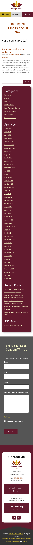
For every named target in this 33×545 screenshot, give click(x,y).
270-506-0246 (18, 478)
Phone (6, 382)
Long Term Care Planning (12, 108)
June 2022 (7, 210)
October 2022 (8, 204)
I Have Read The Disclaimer (15, 421)
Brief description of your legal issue (16, 392)
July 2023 (7, 190)
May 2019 (7, 259)
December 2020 (9, 236)
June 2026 (7, 132)
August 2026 (8, 128)
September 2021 (9, 226)
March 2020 (8, 249)
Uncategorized (8, 114)
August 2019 (8, 256)
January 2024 (8, 181)
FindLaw (24, 541)
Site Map (12, 539)
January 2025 (8, 161)
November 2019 (9, 252)
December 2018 (9, 266)
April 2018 (7, 275)
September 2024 (9, 168)
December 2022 (9, 200)
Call (28, 14)
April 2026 (7, 135)
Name (6, 362)
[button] (5, 14)
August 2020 (8, 243)
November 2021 (9, 223)
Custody (6, 98)
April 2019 (7, 262)
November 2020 (9, 239)
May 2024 (7, 174)
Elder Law (7, 101)
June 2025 (7, 151)
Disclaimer (7, 417)
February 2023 (8, 197)
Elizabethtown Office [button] (16, 489)
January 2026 (8, 141)
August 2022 (8, 207)
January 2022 (8, 220)
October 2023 (8, 184)
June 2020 (7, 246)
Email (6, 372)
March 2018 (7, 279)
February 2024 (8, 177)
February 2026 (8, 138)
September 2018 (9, 272)
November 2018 (9, 269)
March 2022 (8, 217)
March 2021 (7, 233)
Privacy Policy (20, 539)
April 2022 (7, 213)
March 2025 (8, 158)
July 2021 (7, 230)
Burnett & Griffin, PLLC (15, 55)
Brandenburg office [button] (16, 508)
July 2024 (7, 171)
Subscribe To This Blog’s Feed (13, 325)
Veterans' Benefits (10, 118)
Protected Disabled (10, 111)
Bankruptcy (5, 57)
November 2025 (9, 145)
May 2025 (7, 155)
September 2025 (9, 148)
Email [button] (18, 14)
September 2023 (9, 187)
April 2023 (7, 194)
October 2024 (8, 164)
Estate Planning (9, 105)
